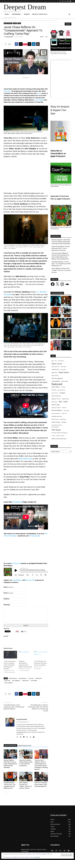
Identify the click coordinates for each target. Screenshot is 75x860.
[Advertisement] (25, 81)
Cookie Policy (36, 857)
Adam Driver (61, 360)
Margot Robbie (65, 398)
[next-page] (8, 792)
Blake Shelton (64, 372)
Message (7, 604)
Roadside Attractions (57, 416)
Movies (14, 23)
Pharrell (64, 407)
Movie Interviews (13, 20)
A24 (53, 361)
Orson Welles (39, 100)
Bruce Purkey (55, 375)
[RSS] (27, 737)
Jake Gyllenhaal (61, 390)
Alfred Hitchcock (25, 459)
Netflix (65, 402)
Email (8, 593)
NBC (60, 402)
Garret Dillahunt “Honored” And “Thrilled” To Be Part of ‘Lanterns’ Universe (61, 270)
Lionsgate (62, 393)
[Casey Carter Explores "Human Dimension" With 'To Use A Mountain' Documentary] (66, 312)
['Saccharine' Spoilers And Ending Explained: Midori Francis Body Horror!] (55, 301)
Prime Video (66, 410)
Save (26, 44)
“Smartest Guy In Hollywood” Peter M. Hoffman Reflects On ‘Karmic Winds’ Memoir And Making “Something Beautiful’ (60, 256)
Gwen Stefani (56, 387)
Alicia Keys (63, 366)
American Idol (55, 369)
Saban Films (63, 419)
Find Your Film (16, 563)
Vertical (53, 435)
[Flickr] (60, 850)
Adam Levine (57, 364)
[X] (65, 1)
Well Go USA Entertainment (59, 438)
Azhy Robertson (22, 678)
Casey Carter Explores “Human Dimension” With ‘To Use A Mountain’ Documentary (61, 248)
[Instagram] (63, 1)
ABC (56, 360)
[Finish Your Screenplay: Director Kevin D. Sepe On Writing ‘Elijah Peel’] (41, 776)
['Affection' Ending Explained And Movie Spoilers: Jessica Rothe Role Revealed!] (66, 301)
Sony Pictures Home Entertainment (57, 426)
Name (8, 587)
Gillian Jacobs (38, 678)
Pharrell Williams (57, 410)
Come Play (30, 678)
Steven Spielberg (8, 682)
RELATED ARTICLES (10, 745)
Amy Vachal (63, 369)
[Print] (38, 44)
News (19, 23)
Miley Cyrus (55, 402)
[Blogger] (52, 850)
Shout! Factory (56, 422)
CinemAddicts (17, 580)
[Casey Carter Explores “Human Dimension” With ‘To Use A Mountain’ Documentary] (25, 754)
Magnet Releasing (56, 396)
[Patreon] (24, 737)
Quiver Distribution (56, 413)
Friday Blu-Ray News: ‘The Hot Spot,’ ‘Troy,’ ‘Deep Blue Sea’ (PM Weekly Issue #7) (61, 263)
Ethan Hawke (64, 381)
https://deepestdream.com (22, 722)
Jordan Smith (55, 393)
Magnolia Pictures (56, 398)
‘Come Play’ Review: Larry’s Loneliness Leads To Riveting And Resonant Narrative (10, 664)
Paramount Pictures (56, 407)
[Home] (55, 323)
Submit (26, 625)
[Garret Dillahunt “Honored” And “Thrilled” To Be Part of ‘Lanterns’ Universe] (25, 776)
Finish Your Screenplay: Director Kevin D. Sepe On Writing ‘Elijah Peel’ (40, 784)
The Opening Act (34, 536)
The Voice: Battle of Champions (59, 433)
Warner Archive (60, 435)
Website (6, 599)
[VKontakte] (68, 850)
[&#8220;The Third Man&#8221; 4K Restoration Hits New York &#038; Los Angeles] (40, 654)
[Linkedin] (33, 44)
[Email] (29, 44)
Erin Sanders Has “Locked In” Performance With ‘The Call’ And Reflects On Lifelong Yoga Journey (38, 708)
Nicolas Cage (55, 405)
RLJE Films (64, 413)
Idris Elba (63, 387)
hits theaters (17, 502)
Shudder (64, 422)
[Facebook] (60, 1)
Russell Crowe (55, 419)
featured (57, 384)
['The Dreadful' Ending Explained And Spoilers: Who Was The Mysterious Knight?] (66, 334)
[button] (69, 14)
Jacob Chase (7, 680)
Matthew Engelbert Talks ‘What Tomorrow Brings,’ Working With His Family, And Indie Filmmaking (10, 763)
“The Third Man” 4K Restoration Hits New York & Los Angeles (40, 663)
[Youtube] (70, 1)
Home (5, 20)
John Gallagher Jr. (16, 680)
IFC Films (54, 390)
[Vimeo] (68, 1)
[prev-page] (5, 792)
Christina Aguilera (57, 378)
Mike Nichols (25, 680)
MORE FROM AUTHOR (24, 745)
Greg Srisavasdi (9, 36)
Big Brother (54, 372)
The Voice (56, 430)
